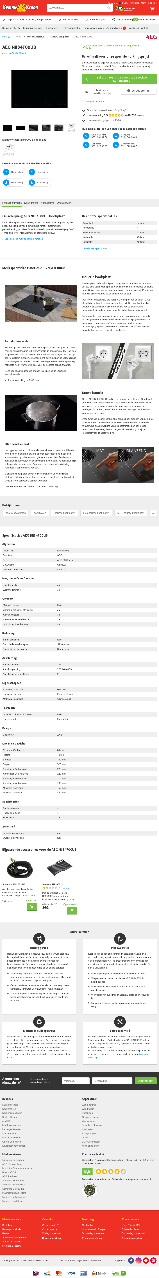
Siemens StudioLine (12, 1201)
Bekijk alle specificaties (96, 248)
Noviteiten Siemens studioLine (17, 1168)
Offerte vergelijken (11, 1141)
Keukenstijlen (9, 1109)
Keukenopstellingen (12, 1113)
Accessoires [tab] (47, 203)
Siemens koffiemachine (14, 1197)
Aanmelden (145, 1080)
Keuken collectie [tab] (11, 28)
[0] (153, 9)
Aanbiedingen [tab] (114, 28)
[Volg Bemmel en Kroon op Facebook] (131, 1260)
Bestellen (7, 1225)
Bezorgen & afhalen (12, 1229)
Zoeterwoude (130, 1219)
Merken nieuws (11, 1154)
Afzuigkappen (89, 1133)
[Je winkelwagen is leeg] (153, 9)
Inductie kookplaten (64, 513)
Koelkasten (87, 1129)
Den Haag (88, 1219)
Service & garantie (11, 1241)
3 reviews (64, 888)
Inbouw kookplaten (60, 36)
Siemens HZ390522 (52, 884)
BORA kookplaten (91, 1141)
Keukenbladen (9, 1117)
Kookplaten (40, 513)
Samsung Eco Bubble (13, 1180)
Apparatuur (89, 1099)
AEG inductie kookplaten (130, 513)
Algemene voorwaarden (89, 1260)
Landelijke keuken (11, 1129)
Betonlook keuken (11, 1137)
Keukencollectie (10, 1104)
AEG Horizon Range (12, 1164)
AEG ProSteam (10, 1176)
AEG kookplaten (17, 53)
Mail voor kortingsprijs (102, 92)
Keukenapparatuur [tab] (71, 28)
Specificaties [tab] (31, 203)
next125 (6, 1121)
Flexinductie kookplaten (96, 513)
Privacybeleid (68, 1260)
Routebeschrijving (52, 1238)
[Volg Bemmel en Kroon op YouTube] (146, 1260)
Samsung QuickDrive (13, 1188)
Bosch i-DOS (9, 1172)
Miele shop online (91, 1145)
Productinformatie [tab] (12, 203)
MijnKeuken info (149, 3)
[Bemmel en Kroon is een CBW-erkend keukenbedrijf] (119, 1272)
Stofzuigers (87, 1113)
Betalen (6, 1233)
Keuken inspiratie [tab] (32, 28)
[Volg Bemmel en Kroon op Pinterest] (153, 1260)
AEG (4, 53)
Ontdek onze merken (13, 1160)
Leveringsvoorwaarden (13, 1145)
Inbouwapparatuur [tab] (94, 28)
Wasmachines (89, 1104)
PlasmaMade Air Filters (14, 1192)
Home (19, 36)
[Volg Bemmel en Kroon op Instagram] (138, 1260)
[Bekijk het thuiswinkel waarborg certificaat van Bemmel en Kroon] (125, 8)
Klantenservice (11, 1219)
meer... (33, 895)
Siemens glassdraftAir (13, 1184)
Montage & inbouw (11, 1245)
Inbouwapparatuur (36, 36)
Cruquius (48, 1219)
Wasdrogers (88, 1109)
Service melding (131, 3)
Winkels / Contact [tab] (138, 28)
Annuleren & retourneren (14, 1237)
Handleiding (17, 172)
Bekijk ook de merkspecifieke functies (24, 238)
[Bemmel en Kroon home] (20, 8)
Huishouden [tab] (51, 28)
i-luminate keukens (11, 1125)
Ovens (85, 1137)
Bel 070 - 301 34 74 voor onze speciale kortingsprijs (121, 79)
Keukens (7, 1099)
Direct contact (141, 90)
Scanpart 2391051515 (13, 884)
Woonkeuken (9, 1133)
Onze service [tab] (64, 203)
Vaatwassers (88, 1121)
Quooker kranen (90, 1117)
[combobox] (80, 8)
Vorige (7, 37)
